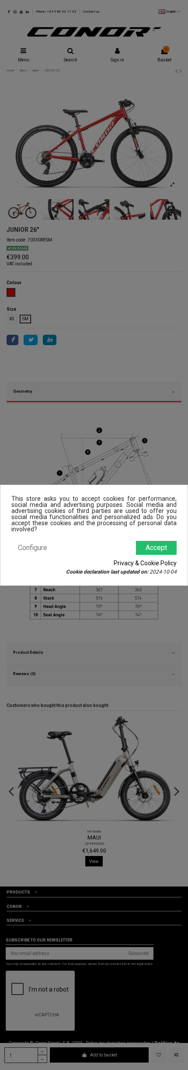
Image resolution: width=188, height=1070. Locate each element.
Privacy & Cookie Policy (145, 563)
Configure (32, 547)
